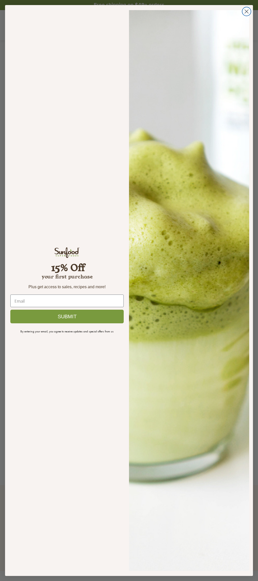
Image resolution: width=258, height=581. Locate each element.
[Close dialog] (246, 11)
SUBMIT (67, 316)
